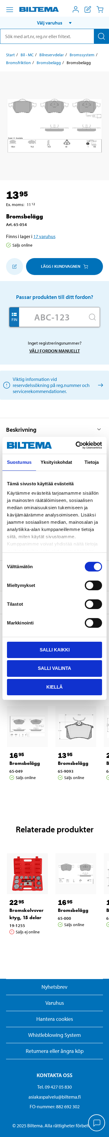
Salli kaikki (55, 649)
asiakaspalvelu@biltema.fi (54, 1097)
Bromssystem (82, 54)
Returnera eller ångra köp (55, 1050)
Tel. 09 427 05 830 (54, 1087)
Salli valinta (54, 668)
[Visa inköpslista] (88, 9)
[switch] (93, 585)
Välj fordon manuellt (54, 351)
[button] (54, 23)
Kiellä (54, 687)
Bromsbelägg (49, 62)
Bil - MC (27, 54)
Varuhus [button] (54, 1002)
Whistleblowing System (54, 1034)
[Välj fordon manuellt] (99, 385)
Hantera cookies (54, 1018)
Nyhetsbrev (54, 986)
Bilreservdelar (51, 54)
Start (10, 54)
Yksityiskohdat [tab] (56, 461)
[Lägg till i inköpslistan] (14, 266)
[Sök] (101, 36)
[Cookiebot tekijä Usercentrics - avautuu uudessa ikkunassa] (77, 445)
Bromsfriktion (18, 62)
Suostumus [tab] (19, 461)
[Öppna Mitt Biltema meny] (76, 9)
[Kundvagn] (100, 9)
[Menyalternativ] (9, 9)
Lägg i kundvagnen (60, 266)
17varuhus (44, 236)
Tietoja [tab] (91, 461)
